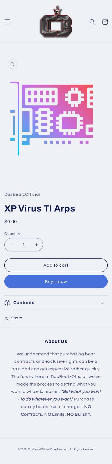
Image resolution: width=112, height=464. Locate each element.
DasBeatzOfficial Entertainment (48, 449)
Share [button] (16, 318)
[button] (7, 22)
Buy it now (56, 281)
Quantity (12, 234)
